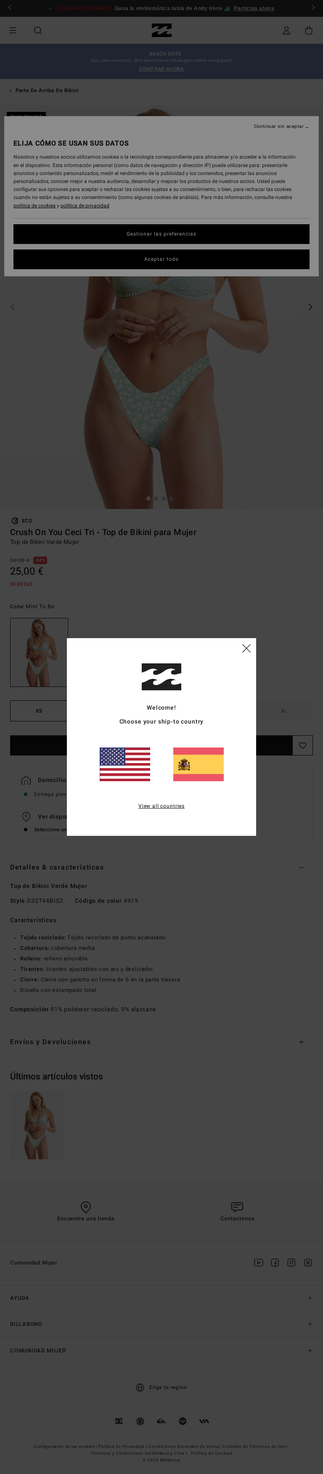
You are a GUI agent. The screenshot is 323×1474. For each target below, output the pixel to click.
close (246, 648)
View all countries (161, 806)
